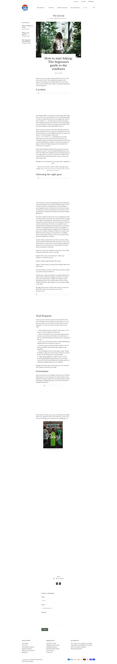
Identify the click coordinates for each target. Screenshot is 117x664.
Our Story (25, 645)
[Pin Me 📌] (53, 435)
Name (43, 597)
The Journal (57, 18)
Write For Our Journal (28, 650)
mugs (42, 291)
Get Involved (75, 7)
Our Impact (40, 7)
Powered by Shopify (27, 661)
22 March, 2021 (26, 43)
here (43, 325)
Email (43, 604)
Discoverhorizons (37, 659)
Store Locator (50, 650)
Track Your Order (51, 643)
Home (51, 18)
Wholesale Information (52, 648)
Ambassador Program (28, 647)
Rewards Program (27, 648)
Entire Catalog (62, 7)
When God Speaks (25, 33)
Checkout (90, 1)
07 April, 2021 (26, 36)
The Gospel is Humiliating (26, 40)
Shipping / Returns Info (52, 645)
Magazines (25, 652)
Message (43, 612)
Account (76, 1)
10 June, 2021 (25, 29)
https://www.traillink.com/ (44, 136)
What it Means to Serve (27, 26)
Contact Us (49, 652)
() (83, 1)
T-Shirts (51, 7)
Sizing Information (51, 647)
